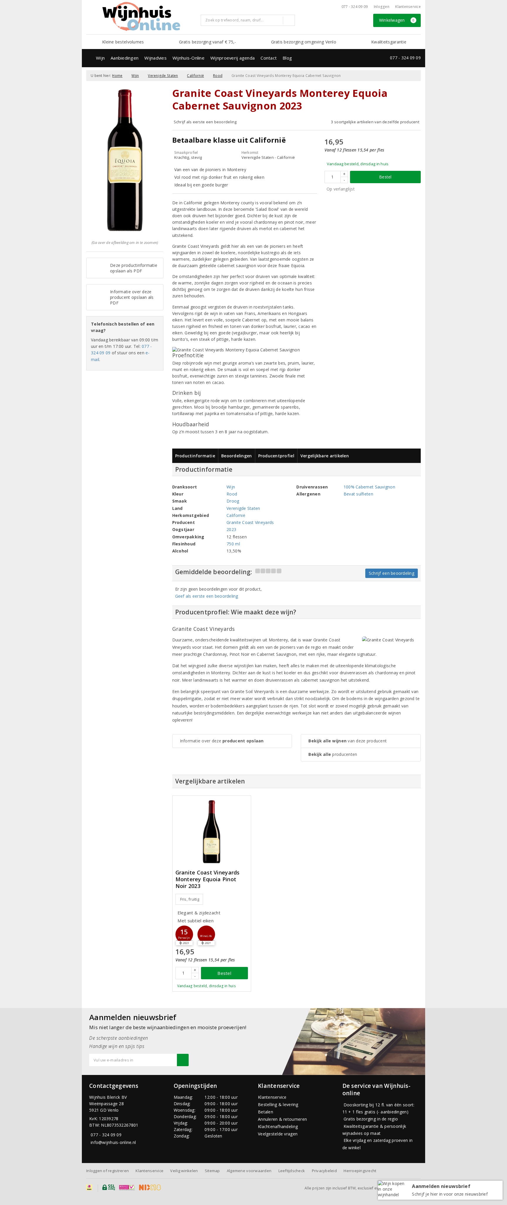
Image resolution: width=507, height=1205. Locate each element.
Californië (195, 75)
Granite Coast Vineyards (250, 522)
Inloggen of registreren (107, 1170)
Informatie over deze (222, 741)
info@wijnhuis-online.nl (113, 1142)
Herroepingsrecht (360, 1170)
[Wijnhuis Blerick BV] (141, 16)
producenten (332, 754)
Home (117, 75)
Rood (217, 75)
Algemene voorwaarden (249, 1170)
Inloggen (381, 6)
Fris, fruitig (189, 899)
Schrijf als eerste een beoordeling (205, 121)
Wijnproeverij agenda (232, 58)
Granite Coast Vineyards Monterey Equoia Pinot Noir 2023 (207, 879)
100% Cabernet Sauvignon (369, 487)
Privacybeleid (324, 1170)
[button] (184, 934)
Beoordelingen (236, 456)
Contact (269, 58)
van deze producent (347, 741)
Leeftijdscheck (291, 1170)
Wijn (100, 58)
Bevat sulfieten (358, 494)
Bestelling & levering (278, 1104)
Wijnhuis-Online (189, 58)
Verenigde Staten (163, 75)
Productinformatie (195, 456)
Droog (233, 501)
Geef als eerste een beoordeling (206, 596)
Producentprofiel (276, 456)
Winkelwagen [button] (397, 20)
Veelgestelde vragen (278, 1134)
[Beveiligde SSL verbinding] (127, 1187)
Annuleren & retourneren (282, 1119)
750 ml (233, 544)
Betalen (265, 1112)
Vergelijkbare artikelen (324, 456)
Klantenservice (408, 6)
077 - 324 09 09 (355, 6)
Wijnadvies (155, 58)
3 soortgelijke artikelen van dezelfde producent (375, 121)
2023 (231, 529)
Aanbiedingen (124, 58)
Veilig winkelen (184, 1170)
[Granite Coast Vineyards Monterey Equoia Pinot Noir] (212, 832)
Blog (287, 58)
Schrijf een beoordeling (391, 573)
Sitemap (212, 1170)
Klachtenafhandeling (278, 1126)
